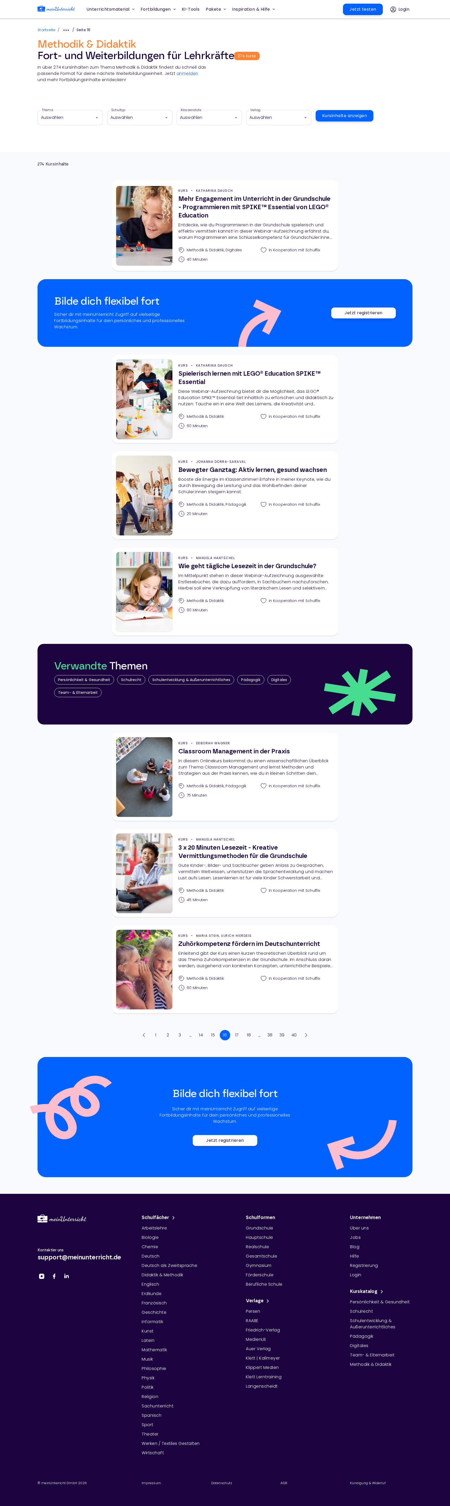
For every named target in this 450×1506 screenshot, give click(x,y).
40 (294, 1035)
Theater (150, 1434)
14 (201, 1035)
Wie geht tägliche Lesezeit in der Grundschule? (247, 566)
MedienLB (256, 1339)
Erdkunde (151, 1294)
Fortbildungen (156, 9)
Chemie (150, 1247)
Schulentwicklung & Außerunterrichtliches (191, 679)
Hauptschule (259, 1237)
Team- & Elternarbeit (78, 692)
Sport (147, 1425)
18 (249, 1035)
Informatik (152, 1322)
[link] (56, 9)
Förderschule (259, 1275)
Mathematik (154, 1350)
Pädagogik (250, 679)
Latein (148, 1340)
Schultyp (118, 110)
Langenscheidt (262, 1386)
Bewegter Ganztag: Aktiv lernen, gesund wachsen (252, 470)
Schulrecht (131, 679)
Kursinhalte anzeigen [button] (344, 116)
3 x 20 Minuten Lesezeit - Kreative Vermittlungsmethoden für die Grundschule (242, 852)
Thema (47, 110)
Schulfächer (155, 1217)
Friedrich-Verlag (263, 1330)
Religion (150, 1397)
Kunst (148, 1331)
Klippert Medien (262, 1367)
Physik (148, 1378)
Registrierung (364, 1265)
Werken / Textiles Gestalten (171, 1443)
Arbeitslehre (154, 1228)
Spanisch (151, 1415)
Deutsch (151, 1256)
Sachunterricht (157, 1406)
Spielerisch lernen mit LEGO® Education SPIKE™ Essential (249, 378)
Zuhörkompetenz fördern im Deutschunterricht (249, 944)
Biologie (150, 1237)
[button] (191, 9)
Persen (253, 1311)
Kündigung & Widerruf (368, 1483)
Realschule (257, 1247)
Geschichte (154, 1312)
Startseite (47, 30)
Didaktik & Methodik (162, 1275)
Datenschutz (221, 1483)
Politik (148, 1387)
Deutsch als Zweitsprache (169, 1265)
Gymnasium (259, 1265)
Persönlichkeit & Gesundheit (84, 679)
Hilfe (354, 1256)
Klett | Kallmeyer (263, 1358)
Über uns (359, 1228)
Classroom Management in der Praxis (234, 751)
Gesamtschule (261, 1256)
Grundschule (259, 1228)
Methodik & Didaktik (371, 1364)
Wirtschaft (153, 1453)
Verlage (255, 1301)
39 (282, 1035)
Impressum (151, 1483)
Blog (354, 1247)
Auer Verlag (258, 1349)
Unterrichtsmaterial (108, 9)
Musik (147, 1359)
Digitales (279, 679)
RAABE (252, 1321)
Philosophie (154, 1369)
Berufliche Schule (264, 1284)
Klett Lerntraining (264, 1377)
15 (213, 1035)
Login (355, 1275)
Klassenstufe (191, 110)
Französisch (154, 1303)
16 (225, 1035)
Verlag (255, 110)
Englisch (150, 1284)
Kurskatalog (364, 1291)
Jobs (355, 1237)
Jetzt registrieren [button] (363, 313)
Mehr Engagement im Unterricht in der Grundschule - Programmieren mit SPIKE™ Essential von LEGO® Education (254, 207)
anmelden (187, 73)
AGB (283, 1483)
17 (237, 1035)
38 (270, 1035)
